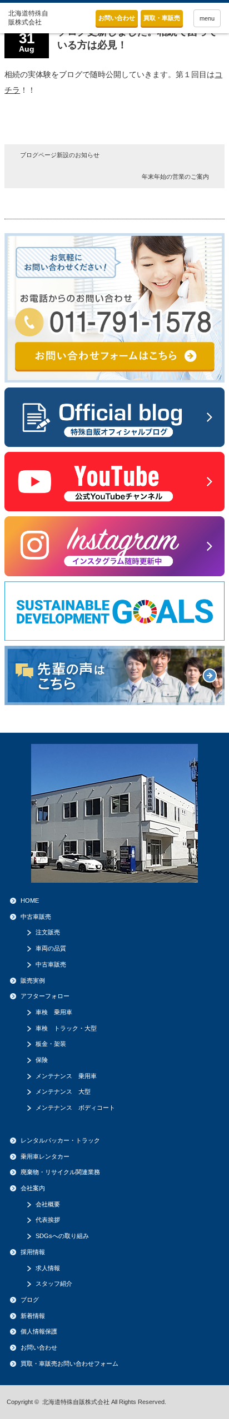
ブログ (30, 1299)
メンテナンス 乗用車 (66, 1076)
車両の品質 (51, 948)
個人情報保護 (39, 1331)
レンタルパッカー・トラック (60, 1140)
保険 (42, 1059)
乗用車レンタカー (45, 1156)
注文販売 (48, 932)
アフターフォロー (45, 996)
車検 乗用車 (54, 1012)
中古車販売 (36, 916)
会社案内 (33, 1188)
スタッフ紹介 (54, 1283)
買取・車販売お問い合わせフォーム (69, 1363)
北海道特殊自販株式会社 (75, 1401)
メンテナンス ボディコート (75, 1107)
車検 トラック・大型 (66, 1028)
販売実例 (33, 980)
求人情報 (48, 1268)
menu (207, 18)
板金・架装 (51, 1043)
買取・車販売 (161, 17)
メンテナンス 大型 (63, 1091)
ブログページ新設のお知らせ (59, 155)
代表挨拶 (48, 1219)
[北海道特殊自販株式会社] (31, 18)
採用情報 (33, 1252)
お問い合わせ (116, 17)
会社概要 (48, 1204)
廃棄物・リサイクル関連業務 (60, 1172)
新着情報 (33, 1315)
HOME (30, 900)
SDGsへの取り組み (62, 1235)
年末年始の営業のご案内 (175, 176)
